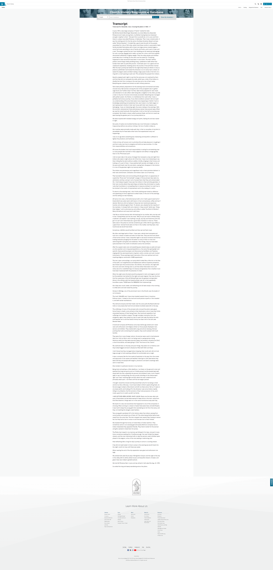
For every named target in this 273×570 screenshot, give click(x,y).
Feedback (271, 482)
